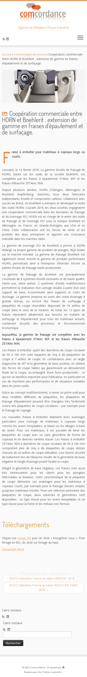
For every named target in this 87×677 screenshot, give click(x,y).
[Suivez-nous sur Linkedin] (8, 39)
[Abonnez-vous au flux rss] (4, 39)
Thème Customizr (52, 672)
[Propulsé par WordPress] (63, 666)
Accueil (6, 54)
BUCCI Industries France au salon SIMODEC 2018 (40, 578)
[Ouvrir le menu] (80, 38)
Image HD (24, 538)
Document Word (13, 549)
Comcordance (38, 667)
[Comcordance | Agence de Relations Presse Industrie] (43, 13)
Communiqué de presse (29, 54)
